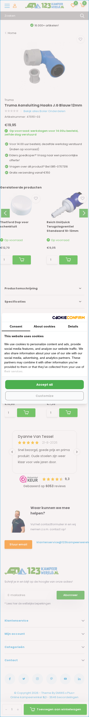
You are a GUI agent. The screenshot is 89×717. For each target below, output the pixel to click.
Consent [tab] (16, 326)
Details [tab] (73, 326)
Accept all (44, 384)
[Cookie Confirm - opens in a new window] (68, 317)
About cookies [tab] (44, 326)
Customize (45, 396)
